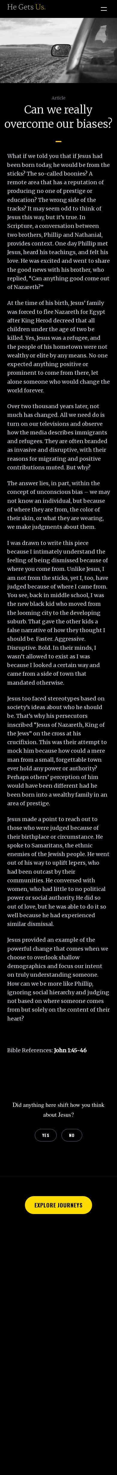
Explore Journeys (58, 1205)
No (71, 1135)
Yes (45, 1135)
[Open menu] (104, 9)
